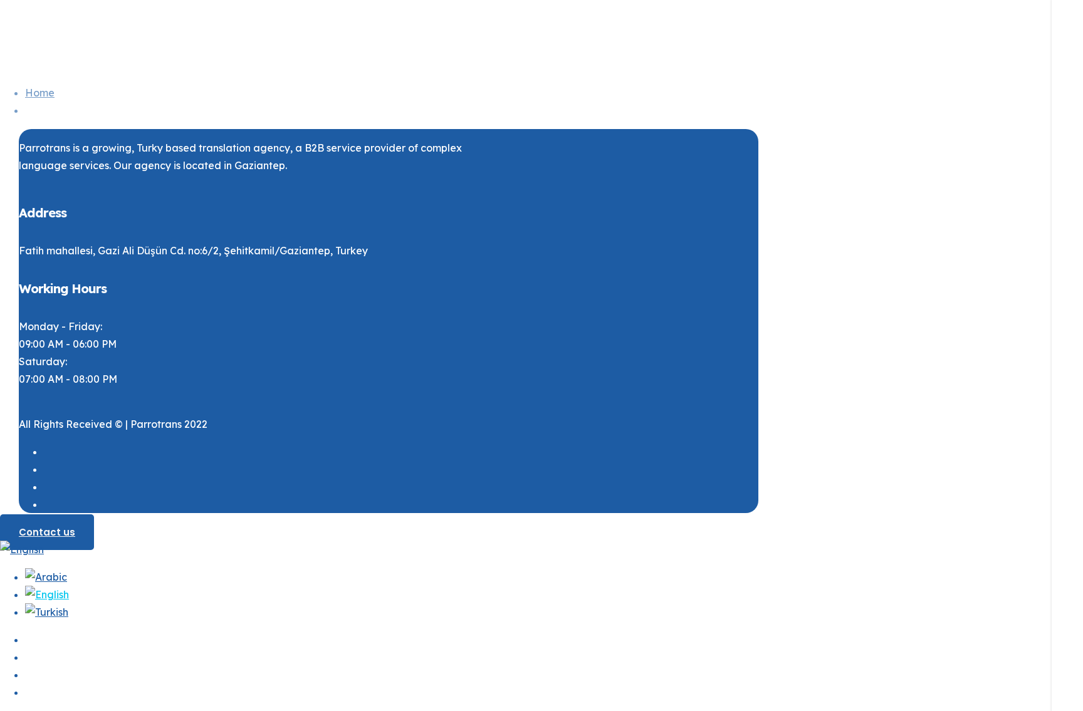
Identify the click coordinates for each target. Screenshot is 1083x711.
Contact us (47, 532)
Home (40, 92)
